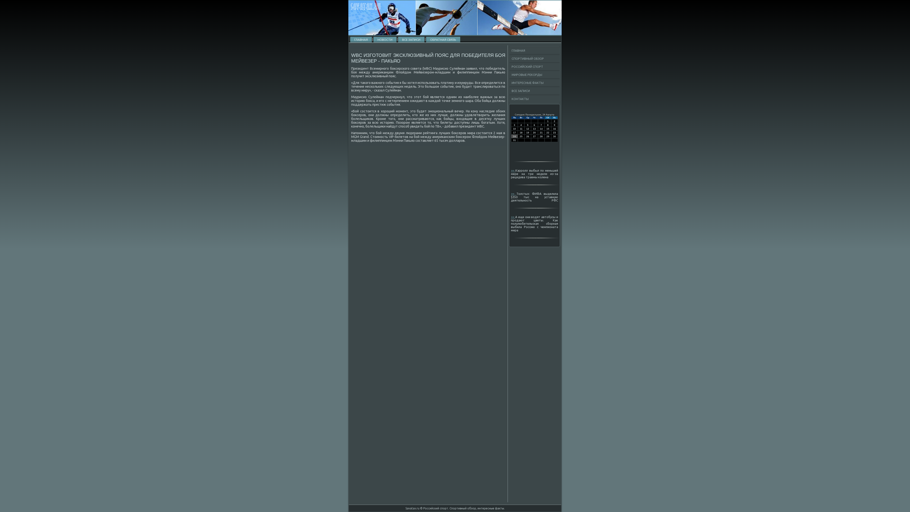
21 (541, 132)
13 (534, 129)
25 (521, 136)
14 (541, 129)
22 (547, 132)
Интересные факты (528, 82)
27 (534, 136)
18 (521, 132)
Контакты (520, 99)
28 (541, 136)
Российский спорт (527, 66)
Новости (385, 39)
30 (554, 136)
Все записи (411, 39)
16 (554, 129)
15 (547, 129)
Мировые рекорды (527, 74)
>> (513, 170)
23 (554, 132)
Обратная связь (443, 39)
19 (527, 132)
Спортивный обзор (528, 58)
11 (521, 129)
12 (527, 129)
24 (514, 136)
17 (514, 132)
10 (514, 129)
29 (547, 136)
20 (534, 132)
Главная (361, 39)
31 (514, 140)
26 (527, 136)
